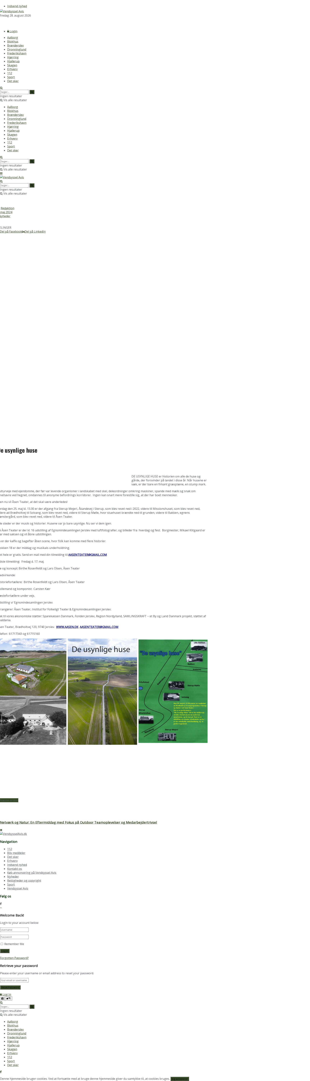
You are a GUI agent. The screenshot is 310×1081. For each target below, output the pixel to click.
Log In (6, 994)
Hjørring (13, 57)
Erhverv (12, 69)
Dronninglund (16, 49)
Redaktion (7, 208)
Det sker (13, 81)
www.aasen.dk (67, 627)
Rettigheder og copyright (24, 881)
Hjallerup (13, 61)
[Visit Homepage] (12, 11)
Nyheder (13, 877)
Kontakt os (14, 869)
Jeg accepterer (180, 1078)
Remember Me (14, 944)
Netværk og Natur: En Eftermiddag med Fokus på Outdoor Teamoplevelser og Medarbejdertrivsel (78, 822)
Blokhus (12, 41)
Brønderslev (15, 45)
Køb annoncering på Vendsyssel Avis (31, 873)
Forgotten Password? (14, 958)
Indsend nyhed (17, 6)
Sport (11, 77)
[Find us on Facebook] (1, 22)
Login (13, 31)
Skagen (12, 65)
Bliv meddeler (16, 853)
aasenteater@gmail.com (87, 555)
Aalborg (12, 38)
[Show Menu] (1, 173)
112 (9, 73)
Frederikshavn (16, 53)
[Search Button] (1, 88)
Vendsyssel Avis (17, 888)
